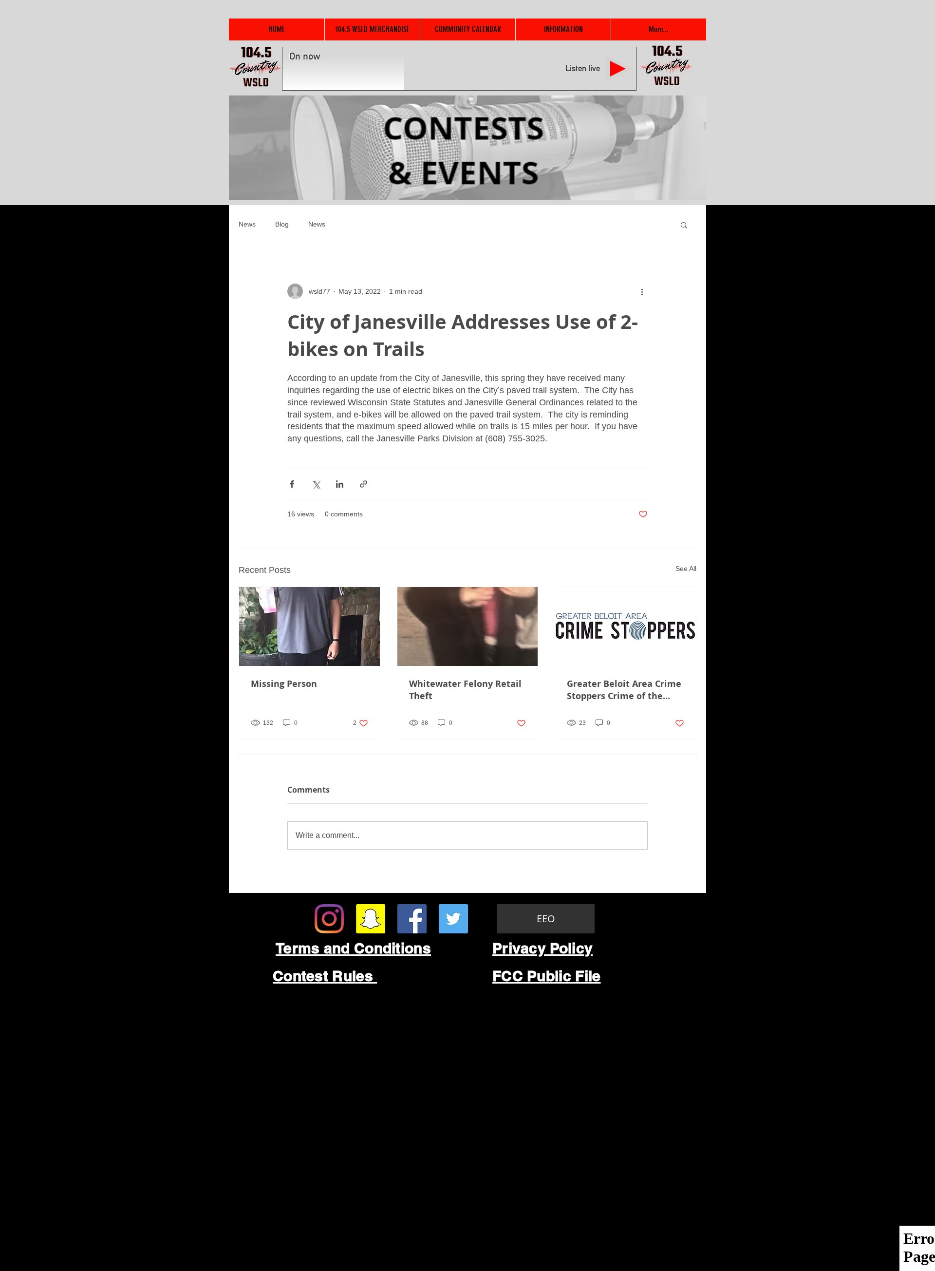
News (247, 224)
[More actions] (642, 291)
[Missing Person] (309, 626)
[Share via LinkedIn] (339, 484)
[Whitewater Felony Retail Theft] (467, 626)
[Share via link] (363, 484)
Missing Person (284, 684)
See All (685, 568)
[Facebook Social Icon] (412, 918)
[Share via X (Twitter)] (315, 484)
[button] (684, 224)
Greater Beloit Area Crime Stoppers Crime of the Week (624, 690)
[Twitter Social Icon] (453, 918)
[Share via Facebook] (292, 484)
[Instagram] (329, 918)
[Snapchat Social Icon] (370, 918)
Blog (282, 224)
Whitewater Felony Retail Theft (465, 690)
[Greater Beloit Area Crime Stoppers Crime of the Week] (625, 626)
